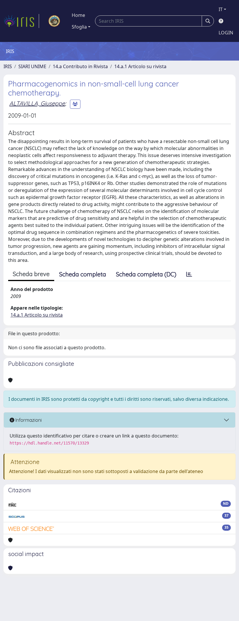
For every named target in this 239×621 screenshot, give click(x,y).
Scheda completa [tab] (82, 274)
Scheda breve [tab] (31, 274)
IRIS (7, 66)
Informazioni (28, 420)
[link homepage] (21, 21)
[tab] (189, 274)
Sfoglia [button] (79, 27)
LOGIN (226, 32)
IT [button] (221, 9)
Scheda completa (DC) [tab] (146, 274)
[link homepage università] (54, 21)
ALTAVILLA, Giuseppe (37, 103)
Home (78, 15)
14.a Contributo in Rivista (80, 66)
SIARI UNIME (32, 66)
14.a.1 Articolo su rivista (140, 66)
